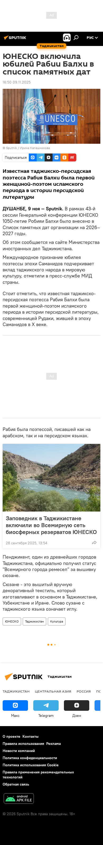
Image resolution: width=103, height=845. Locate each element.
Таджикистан (34, 621)
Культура (56, 621)
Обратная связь (16, 784)
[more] (94, 542)
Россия (84, 691)
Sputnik (12, 148)
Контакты (30, 736)
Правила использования (23, 743)
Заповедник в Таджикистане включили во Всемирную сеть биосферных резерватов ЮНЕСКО (51, 525)
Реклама (53, 743)
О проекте (11, 736)
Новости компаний (19, 750)
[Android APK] (19, 799)
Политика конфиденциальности (30, 757)
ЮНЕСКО (12, 621)
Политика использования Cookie (31, 765)
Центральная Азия (53, 691)
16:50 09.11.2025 (17, 82)
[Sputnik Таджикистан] (16, 39)
